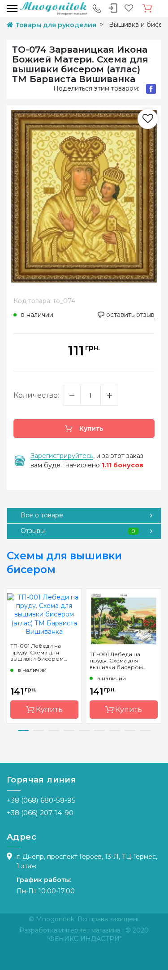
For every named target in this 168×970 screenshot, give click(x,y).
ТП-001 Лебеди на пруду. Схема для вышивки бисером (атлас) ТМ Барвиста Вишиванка (38, 652)
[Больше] (109, 395)
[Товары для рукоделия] (53, 8)
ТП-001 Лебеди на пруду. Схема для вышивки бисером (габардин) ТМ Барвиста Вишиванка (124, 660)
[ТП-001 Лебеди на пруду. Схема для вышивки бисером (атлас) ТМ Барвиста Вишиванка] (44, 614)
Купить (90, 429)
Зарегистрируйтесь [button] (61, 456)
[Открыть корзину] (147, 8)
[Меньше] (72, 395)
